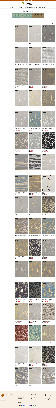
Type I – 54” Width (47, 398)
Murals (35, 7)
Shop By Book (33, 397)
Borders (39, 7)
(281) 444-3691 (7, 400)
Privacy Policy (20, 398)
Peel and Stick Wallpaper (28, 7)
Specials (43, 7)
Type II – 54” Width (47, 399)
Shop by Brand (33, 398)
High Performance (19, 7)
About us (19, 401)
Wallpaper (12, 7)
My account (19, 402)
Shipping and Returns (21, 397)
